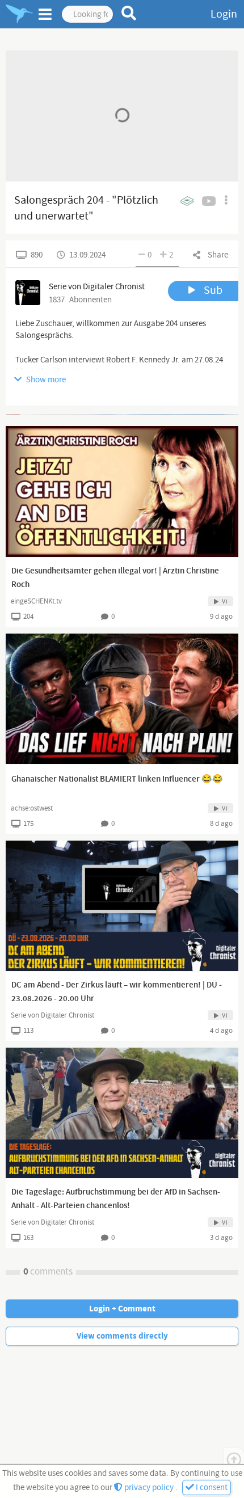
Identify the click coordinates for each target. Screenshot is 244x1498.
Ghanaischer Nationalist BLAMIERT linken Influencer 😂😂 (117, 779)
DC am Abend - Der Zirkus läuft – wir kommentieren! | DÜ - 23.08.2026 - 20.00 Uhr (116, 992)
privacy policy (149, 1487)
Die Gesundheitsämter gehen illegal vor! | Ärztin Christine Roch (115, 578)
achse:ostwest (32, 808)
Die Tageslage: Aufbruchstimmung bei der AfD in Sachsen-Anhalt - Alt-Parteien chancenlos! (115, 1199)
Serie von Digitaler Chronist (52, 1015)
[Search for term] (129, 13)
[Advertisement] (122, 414)
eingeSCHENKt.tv (36, 601)
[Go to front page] (19, 14)
